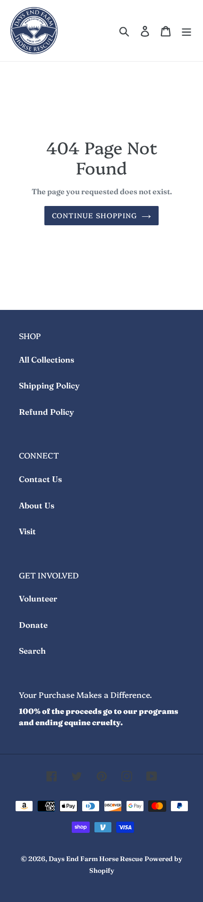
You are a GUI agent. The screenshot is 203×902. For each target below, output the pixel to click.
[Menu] (186, 30)
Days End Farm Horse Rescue (96, 859)
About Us (36, 505)
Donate (33, 625)
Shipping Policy (49, 385)
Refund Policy (46, 412)
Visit (27, 531)
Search (32, 651)
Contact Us (40, 479)
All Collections (46, 359)
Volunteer (38, 598)
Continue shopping (94, 215)
